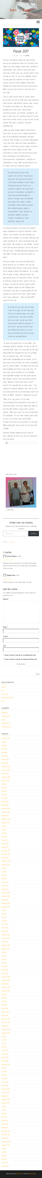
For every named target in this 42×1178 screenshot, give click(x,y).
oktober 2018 (5, 1061)
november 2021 (6, 938)
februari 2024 (5, 844)
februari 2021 (5, 970)
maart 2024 (5, 840)
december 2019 (6, 1019)
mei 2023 (4, 875)
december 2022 (6, 893)
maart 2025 (5, 798)
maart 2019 (5, 1050)
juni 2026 (4, 745)
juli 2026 (4, 742)
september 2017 (6, 1099)
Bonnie (27, 55)
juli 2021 (4, 952)
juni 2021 (4, 956)
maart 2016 (5, 1163)
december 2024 (6, 809)
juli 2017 (4, 1106)
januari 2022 (5, 931)
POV (3, 701)
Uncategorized (5, 723)
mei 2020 (4, 1001)
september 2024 (6, 819)
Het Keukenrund (6, 716)
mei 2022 (4, 917)
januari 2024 (5, 847)
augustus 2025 (6, 780)
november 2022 (6, 896)
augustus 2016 (6, 1145)
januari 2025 (5, 805)
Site (4, 646)
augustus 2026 (6, 738)
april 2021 (4, 963)
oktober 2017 (5, 1096)
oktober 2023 (5, 858)
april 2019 (4, 1047)
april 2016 (4, 1159)
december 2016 (6, 1131)
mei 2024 (4, 833)
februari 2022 (5, 928)
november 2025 (6, 770)
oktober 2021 (5, 942)
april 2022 (4, 921)
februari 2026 (5, 759)
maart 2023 (5, 882)
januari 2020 (5, 1015)
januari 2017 (5, 1127)
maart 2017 (5, 1120)
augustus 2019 (6, 1033)
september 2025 (6, 777)
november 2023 (6, 854)
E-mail (5, 636)
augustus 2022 (6, 907)
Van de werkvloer (6, 727)
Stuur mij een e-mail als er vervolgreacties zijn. (20, 655)
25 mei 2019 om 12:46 (8, 560)
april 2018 (4, 1075)
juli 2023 (4, 868)
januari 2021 (5, 973)
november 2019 (6, 1022)
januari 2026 (5, 763)
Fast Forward (5, 694)
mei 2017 (4, 1113)
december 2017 (6, 1089)
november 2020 (6, 980)
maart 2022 (5, 924)
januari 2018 (5, 1085)
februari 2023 (5, 886)
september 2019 (6, 1029)
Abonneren (33, 533)
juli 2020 (4, 994)
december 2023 (6, 851)
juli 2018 (4, 1068)
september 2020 (6, 987)
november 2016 (6, 1134)
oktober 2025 (5, 773)
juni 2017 (4, 1110)
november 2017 (6, 1092)
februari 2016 (5, 1166)
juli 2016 (4, 1149)
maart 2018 (5, 1078)
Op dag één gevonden (7, 697)
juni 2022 (4, 914)
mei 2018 (4, 1071)
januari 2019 (5, 1057)
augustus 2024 (6, 823)
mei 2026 (4, 749)
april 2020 (4, 1005)
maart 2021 (4, 966)
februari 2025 (5, 802)
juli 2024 (4, 826)
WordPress (19, 1174)
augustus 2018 (6, 1064)
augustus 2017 (6, 1103)
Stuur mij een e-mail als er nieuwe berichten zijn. (21, 659)
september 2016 (6, 1142)
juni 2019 (4, 1040)
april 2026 (4, 752)
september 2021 (6, 945)
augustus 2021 (5, 949)
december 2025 (6, 766)
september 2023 (6, 861)
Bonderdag (11, 542)
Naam (5, 627)
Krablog (4, 720)
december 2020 (6, 977)
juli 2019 (4, 1036)
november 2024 (6, 812)
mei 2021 (4, 959)
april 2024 (4, 837)
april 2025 (4, 795)
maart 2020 (5, 1008)
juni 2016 (4, 1152)
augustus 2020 (6, 991)
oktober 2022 (5, 900)
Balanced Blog (32, 1174)
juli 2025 (4, 784)
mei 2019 (4, 1043)
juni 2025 (4, 788)
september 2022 (6, 903)
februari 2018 (5, 1082)
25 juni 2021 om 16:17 (7, 579)
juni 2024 (4, 830)
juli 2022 (4, 910)
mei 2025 (4, 791)
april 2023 (4, 879)
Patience (4, 687)
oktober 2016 (5, 1138)
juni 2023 (4, 872)
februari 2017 (5, 1124)
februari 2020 (5, 1012)
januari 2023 (5, 889)
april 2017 (4, 1117)
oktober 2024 (5, 816)
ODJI (3, 690)
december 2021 (6, 935)
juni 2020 (4, 998)
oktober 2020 (5, 984)
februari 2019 (5, 1054)
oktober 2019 (5, 1026)
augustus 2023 (6, 865)
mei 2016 (4, 1156)
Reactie (6, 599)
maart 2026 (5, 756)
